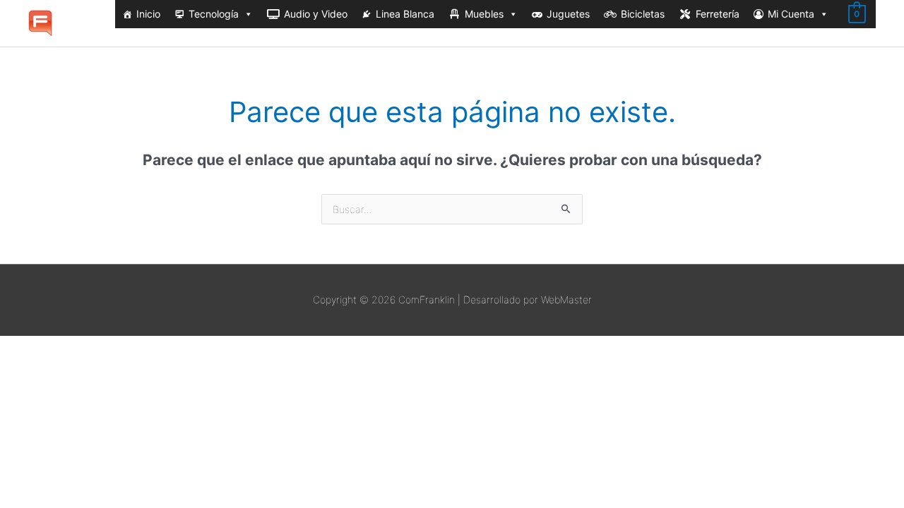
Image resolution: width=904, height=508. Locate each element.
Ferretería (717, 14)
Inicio (148, 14)
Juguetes (568, 14)
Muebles (484, 14)
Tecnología (214, 14)
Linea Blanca (405, 14)
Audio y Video (315, 14)
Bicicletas (643, 14)
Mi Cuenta (791, 14)
